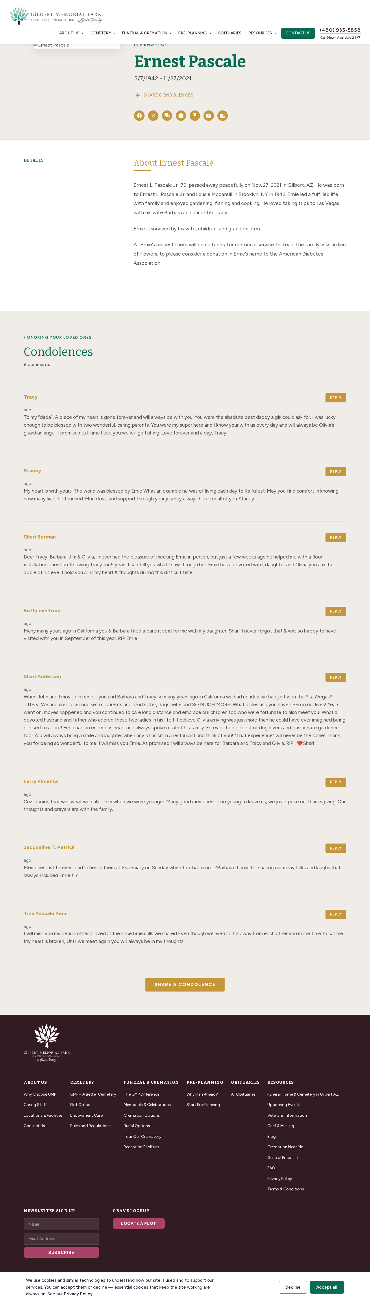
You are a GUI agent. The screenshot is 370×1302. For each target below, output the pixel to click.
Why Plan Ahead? (202, 1094)
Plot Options (82, 1104)
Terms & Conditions (285, 1189)
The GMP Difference (141, 1094)
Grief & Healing (280, 1125)
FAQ (271, 1168)
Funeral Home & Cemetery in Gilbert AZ (303, 1094)
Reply (336, 398)
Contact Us (298, 33)
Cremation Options (142, 1115)
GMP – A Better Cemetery (93, 1094)
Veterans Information (287, 1115)
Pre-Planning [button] (192, 33)
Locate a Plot (138, 1223)
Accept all (326, 1287)
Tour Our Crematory (142, 1136)
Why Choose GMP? (41, 1094)
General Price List (282, 1157)
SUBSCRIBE (61, 1252)
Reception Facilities (141, 1146)
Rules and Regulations (90, 1125)
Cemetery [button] (100, 33)
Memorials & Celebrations (147, 1104)
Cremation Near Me (285, 1146)
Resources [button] (260, 33)
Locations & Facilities (43, 1115)
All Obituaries (243, 1094)
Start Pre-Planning (203, 1104)
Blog (271, 1136)
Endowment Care (86, 1115)
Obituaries (230, 33)
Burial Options (137, 1125)
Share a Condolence (185, 984)
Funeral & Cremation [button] (145, 33)
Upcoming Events (283, 1104)
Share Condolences (163, 95)
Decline (293, 1287)
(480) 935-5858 (340, 30)
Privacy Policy (279, 1178)
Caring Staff (35, 1104)
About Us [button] (69, 33)
